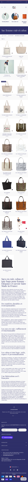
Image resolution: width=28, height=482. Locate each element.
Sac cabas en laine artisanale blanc (7, 173)
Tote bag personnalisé (7, 56)
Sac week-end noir (7, 270)
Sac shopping (7, 192)
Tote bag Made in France (7, 115)
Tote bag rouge (21, 231)
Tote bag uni (7, 75)
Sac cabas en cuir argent (21, 172)
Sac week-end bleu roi (7, 250)
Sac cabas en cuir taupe (7, 231)
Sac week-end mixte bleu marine (21, 251)
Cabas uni (21, 56)
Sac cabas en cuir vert (21, 134)
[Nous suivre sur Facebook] (10, 470)
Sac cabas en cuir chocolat (7, 212)
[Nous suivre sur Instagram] (14, 470)
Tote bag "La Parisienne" (21, 115)
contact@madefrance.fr (8, 455)
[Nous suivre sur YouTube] (17, 470)
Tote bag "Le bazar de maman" (21, 96)
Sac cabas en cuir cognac (21, 211)
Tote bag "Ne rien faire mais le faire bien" (21, 76)
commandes (8, 434)
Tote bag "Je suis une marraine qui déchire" (7, 135)
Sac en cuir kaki (21, 192)
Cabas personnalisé (7, 95)
